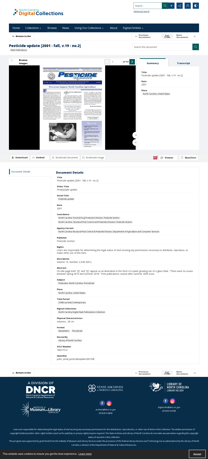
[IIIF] (155, 157)
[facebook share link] (102, 403)
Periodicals (77, 331)
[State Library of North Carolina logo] (169, 387)
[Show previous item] (107, 62)
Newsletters (63, 331)
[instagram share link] (109, 403)
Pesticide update (66, 199)
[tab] (152, 62)
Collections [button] (32, 28)
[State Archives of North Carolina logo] (105, 388)
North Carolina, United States (156, 93)
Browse (52, 28)
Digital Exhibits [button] (132, 28)
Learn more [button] (85, 454)
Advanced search (142, 11)
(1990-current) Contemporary (72, 302)
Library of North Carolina (70, 340)
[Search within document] (195, 47)
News (65, 28)
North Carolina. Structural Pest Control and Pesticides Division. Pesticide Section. (95, 222)
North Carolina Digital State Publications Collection (81, 312)
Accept (197, 454)
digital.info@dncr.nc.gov (169, 407)
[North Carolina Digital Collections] (38, 12)
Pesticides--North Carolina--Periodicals (76, 283)
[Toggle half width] (135, 142)
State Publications (19, 50)
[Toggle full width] (135, 135)
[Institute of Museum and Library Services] (40, 409)
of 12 (126, 61)
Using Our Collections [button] (88, 28)
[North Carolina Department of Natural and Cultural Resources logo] (40, 390)
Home (16, 28)
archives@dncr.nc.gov (106, 409)
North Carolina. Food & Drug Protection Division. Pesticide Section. (89, 217)
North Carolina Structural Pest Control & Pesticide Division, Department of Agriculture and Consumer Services (108, 231)
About (113, 28)
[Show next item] (132, 62)
